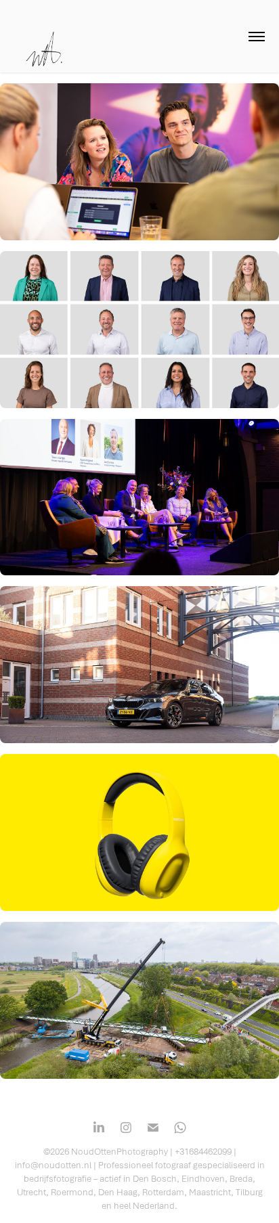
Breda (241, 1178)
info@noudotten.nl (53, 1165)
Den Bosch (155, 1178)
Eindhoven (203, 1178)
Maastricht (210, 1192)
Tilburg (249, 1192)
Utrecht (31, 1192)
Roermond (72, 1192)
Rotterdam (163, 1192)
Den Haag (117, 1192)
